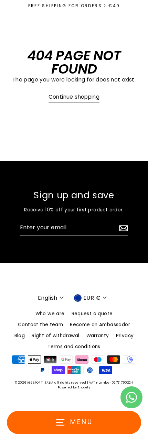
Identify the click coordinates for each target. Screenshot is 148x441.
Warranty (97, 335)
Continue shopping (74, 96)
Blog (19, 335)
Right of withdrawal (55, 335)
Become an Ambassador (100, 324)
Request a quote (92, 313)
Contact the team (40, 324)
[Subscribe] (122, 227)
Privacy (125, 335)
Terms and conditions (74, 346)
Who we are (50, 313)
